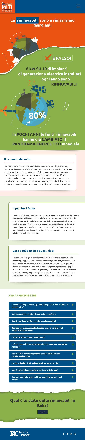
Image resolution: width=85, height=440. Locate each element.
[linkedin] (75, 434)
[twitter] (67, 434)
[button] (42, 306)
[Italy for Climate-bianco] (19, 431)
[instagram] (71, 434)
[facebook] (63, 434)
